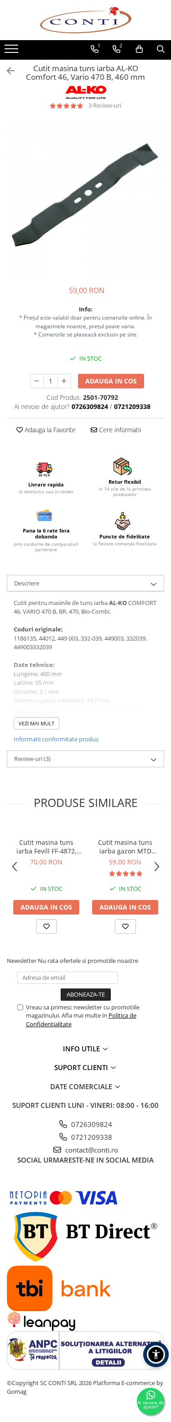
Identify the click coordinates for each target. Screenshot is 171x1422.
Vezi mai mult (36, 723)
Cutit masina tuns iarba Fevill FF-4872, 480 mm (46, 846)
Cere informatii (119, 429)
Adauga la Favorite (49, 429)
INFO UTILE (82, 1048)
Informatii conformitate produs (56, 739)
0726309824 (90, 1124)
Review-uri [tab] (32, 759)
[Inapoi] (7, 71)
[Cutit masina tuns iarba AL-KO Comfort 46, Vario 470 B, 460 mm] (85, 197)
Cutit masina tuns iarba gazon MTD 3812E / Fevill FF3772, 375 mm (125, 846)
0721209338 (90, 1137)
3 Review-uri (104, 105)
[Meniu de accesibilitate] (156, 1354)
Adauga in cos (111, 381)
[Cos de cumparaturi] (139, 49)
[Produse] (13, 51)
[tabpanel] (85, 197)
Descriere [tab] (26, 583)
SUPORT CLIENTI (82, 1067)
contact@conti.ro (90, 1149)
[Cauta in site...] (160, 49)
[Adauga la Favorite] (46, 926)
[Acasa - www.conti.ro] (85, 20)
